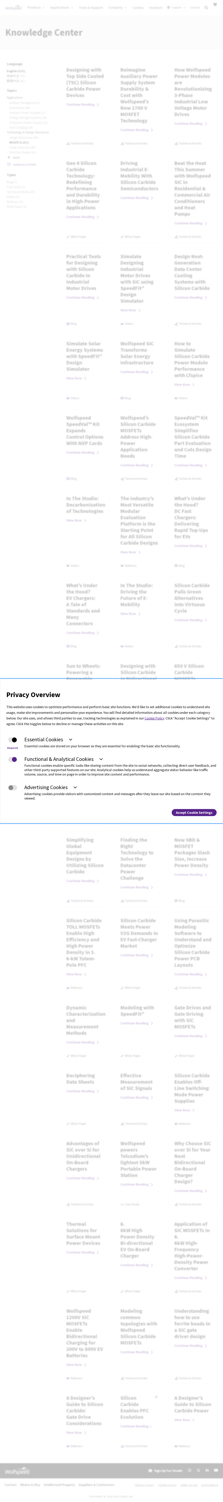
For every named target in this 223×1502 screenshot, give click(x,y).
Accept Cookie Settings (194, 812)
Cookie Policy (154, 718)
